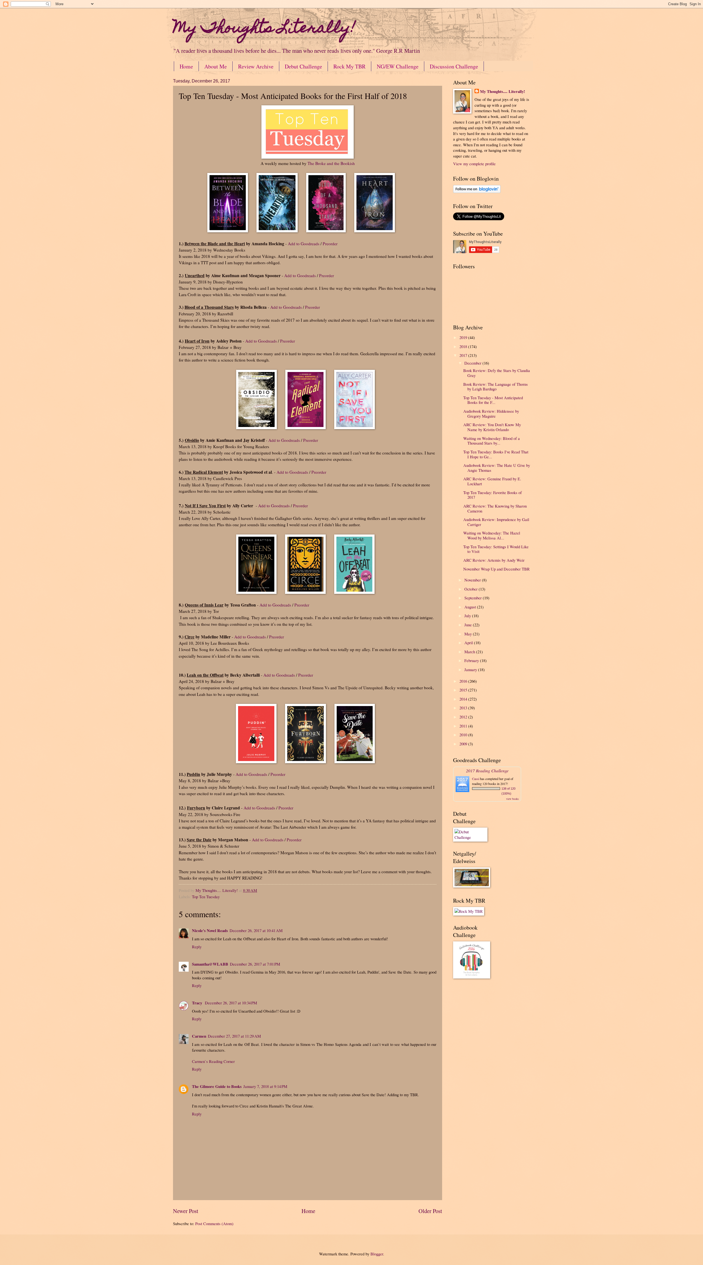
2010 (463, 734)
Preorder (330, 243)
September (473, 597)
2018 (463, 346)
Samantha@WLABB (210, 964)
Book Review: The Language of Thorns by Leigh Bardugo (495, 386)
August (470, 607)
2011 (463, 726)
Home (186, 66)
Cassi (475, 778)
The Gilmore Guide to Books (217, 1086)
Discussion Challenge (454, 66)
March (470, 651)
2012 (463, 717)
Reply (197, 946)
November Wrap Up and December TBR (496, 569)
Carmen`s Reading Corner (213, 1061)
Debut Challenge (303, 66)
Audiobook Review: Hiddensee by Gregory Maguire (491, 413)
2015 (463, 690)
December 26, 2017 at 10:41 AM (256, 930)
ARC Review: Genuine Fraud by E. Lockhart (492, 481)
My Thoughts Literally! (264, 29)
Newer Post (185, 1211)
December (473, 363)
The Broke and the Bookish (331, 163)
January (471, 669)
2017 (463, 355)
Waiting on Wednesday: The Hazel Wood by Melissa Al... (491, 535)
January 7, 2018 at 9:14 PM (265, 1086)
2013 (463, 707)
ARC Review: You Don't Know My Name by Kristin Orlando (492, 427)
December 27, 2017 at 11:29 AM (234, 1036)
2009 (463, 743)
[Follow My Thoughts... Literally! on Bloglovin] (477, 191)
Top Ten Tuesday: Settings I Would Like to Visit (496, 549)
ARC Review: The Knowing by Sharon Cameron (495, 508)
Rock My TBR (349, 66)
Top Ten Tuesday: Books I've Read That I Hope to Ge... (495, 454)
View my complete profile (474, 163)
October (471, 589)
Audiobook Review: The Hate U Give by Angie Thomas (496, 467)
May (468, 633)
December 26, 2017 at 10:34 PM (231, 1002)
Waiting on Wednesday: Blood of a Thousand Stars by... (491, 441)
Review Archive (256, 66)
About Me (215, 66)
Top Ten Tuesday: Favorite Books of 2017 (492, 495)
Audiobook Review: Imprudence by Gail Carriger (496, 522)
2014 (463, 699)
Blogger (376, 1253)
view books (512, 799)
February (472, 660)
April (469, 642)
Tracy (197, 1003)
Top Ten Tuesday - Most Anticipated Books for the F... (493, 400)
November (473, 580)
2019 (463, 337)
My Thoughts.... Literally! (502, 91)
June (468, 624)
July (468, 615)
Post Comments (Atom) (214, 1223)
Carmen (199, 1036)
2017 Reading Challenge (487, 770)
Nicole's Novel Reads (210, 930)
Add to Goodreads (303, 243)
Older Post (430, 1211)
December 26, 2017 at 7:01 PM (255, 964)
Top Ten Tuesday (206, 896)
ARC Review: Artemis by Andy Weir (494, 560)
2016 (463, 681)
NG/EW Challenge (398, 66)
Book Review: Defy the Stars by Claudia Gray (496, 373)
